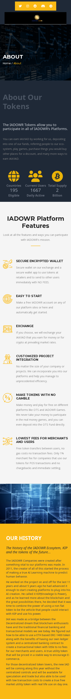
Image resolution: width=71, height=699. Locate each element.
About (17, 63)
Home (7, 63)
